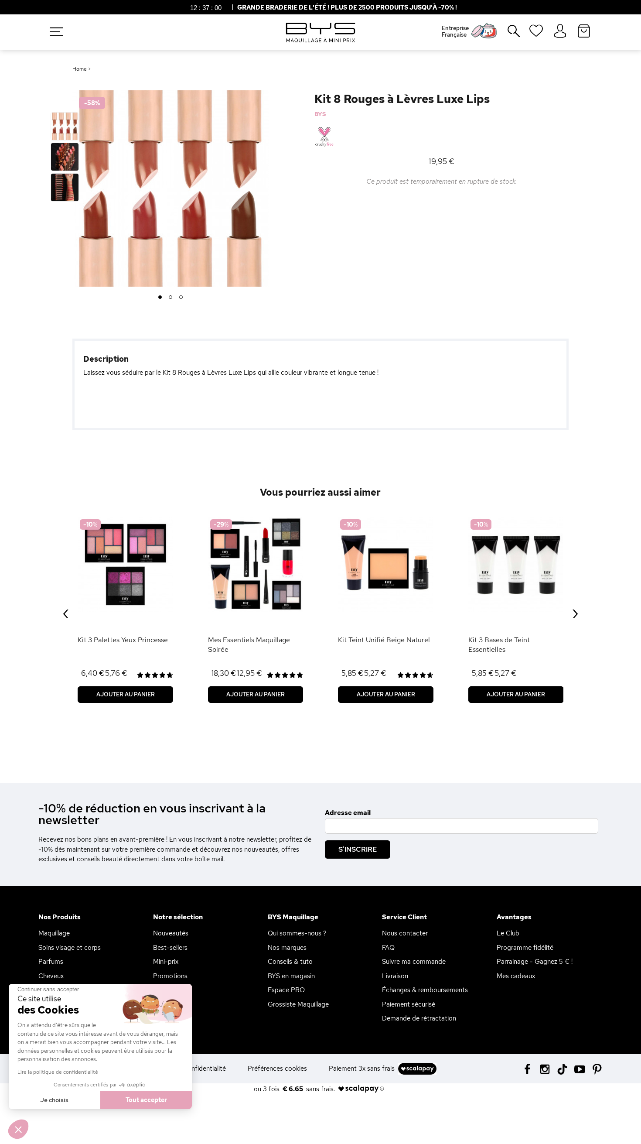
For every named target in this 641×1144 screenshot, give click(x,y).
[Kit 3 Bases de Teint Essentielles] (516, 565)
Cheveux (51, 976)
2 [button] (170, 297)
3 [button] (181, 297)
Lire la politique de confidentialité (57, 1072)
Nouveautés (170, 933)
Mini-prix (165, 961)
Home (79, 68)
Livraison (395, 976)
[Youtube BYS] (579, 1068)
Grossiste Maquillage (298, 1004)
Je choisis (54, 1100)
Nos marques (287, 947)
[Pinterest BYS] (597, 1068)
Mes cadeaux (516, 976)
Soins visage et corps (69, 947)
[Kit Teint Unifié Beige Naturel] (385, 565)
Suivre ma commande (414, 961)
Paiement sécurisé (408, 1004)
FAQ (388, 947)
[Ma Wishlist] (536, 34)
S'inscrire (357, 849)
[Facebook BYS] (527, 1068)
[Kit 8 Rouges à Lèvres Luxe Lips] (65, 126)
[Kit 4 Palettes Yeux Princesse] (125, 565)
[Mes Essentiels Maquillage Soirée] (255, 565)
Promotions (170, 976)
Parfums (50, 961)
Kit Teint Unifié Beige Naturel (384, 639)
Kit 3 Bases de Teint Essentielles (499, 644)
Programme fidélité (525, 947)
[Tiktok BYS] (562, 1069)
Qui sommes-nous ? (297, 933)
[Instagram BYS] (544, 1068)
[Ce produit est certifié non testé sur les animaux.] (324, 137)
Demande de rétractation (419, 1018)
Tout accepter (146, 1100)
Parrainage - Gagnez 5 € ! (535, 961)
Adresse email (348, 812)
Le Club (508, 933)
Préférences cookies (277, 1068)
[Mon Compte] (560, 31)
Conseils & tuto (290, 961)
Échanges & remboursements (425, 990)
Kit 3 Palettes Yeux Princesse (123, 639)
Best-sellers (170, 947)
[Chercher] (507, 34)
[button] (18, 1129)
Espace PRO (286, 990)
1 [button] (160, 297)
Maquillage (54, 933)
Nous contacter (405, 933)
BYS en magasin (291, 976)
